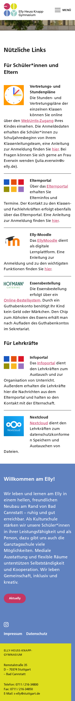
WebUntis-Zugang (37, 120)
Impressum (13, 633)
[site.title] (24, 10)
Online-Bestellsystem (22, 300)
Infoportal (46, 363)
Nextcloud (39, 423)
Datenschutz (36, 633)
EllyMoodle (47, 240)
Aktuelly (15, 598)
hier (55, 149)
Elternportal (57, 186)
